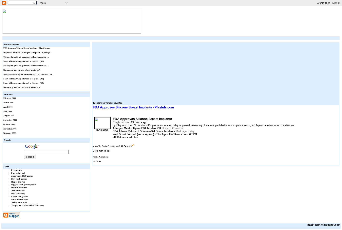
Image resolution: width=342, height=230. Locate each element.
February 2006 (9, 98)
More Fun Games (19, 199)
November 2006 (9, 129)
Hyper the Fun (18, 182)
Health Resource (19, 187)
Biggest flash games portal (23, 184)
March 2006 (8, 102)
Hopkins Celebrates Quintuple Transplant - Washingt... (27, 52)
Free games (16, 170)
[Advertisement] (171, 38)
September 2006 (10, 120)
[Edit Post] (133, 146)
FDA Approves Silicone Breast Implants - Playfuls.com (26, 48)
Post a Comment (100, 157)
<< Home (97, 161)
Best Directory (18, 193)
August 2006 (8, 116)
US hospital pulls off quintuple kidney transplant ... (26, 57)
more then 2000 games (22, 176)
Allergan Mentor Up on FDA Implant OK (137, 128)
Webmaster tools (19, 202)
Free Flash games (19, 196)
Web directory (18, 190)
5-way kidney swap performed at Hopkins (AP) (23, 61)
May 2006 (7, 111)
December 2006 (9, 133)
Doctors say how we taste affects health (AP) (21, 70)
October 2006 (9, 124)
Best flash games (19, 179)
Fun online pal (18, 173)
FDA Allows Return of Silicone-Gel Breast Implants (144, 131)
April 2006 (7, 107)
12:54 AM (125, 146)
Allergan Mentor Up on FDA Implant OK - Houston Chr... (28, 74)
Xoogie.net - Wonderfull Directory (27, 205)
